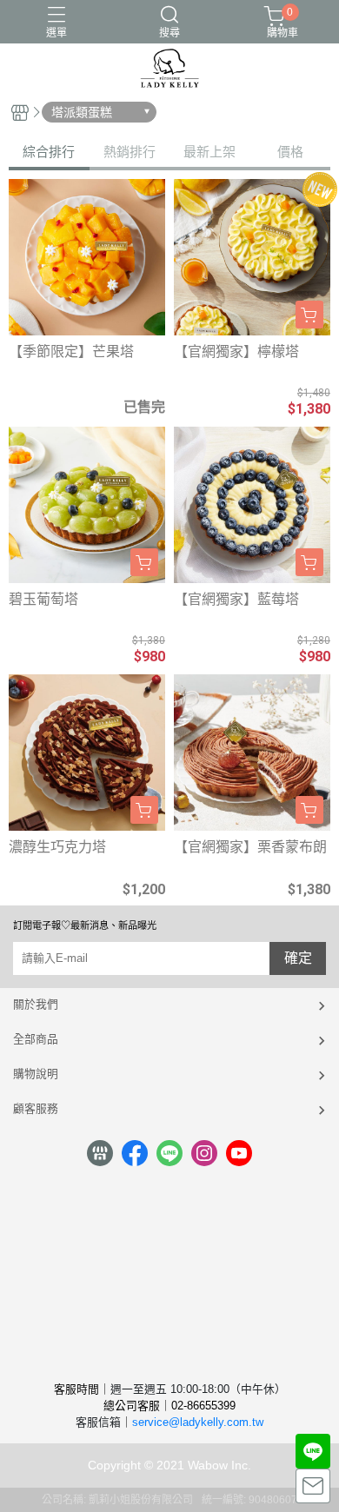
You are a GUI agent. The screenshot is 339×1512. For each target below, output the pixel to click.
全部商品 (35, 1038)
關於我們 (35, 1004)
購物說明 (35, 1073)
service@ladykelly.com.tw (197, 1422)
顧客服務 (35, 1108)
